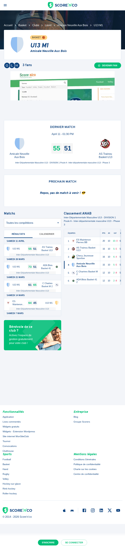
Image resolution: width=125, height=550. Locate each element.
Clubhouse (8, 451)
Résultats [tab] (18, 234)
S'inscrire (48, 542)
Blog (76, 417)
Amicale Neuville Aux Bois (72, 25)
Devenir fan (109, 65)
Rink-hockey (9, 488)
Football (7, 459)
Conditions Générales (85, 459)
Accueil (8, 25)
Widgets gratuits (11, 426)
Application (8, 417)
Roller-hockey (10, 493)
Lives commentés (12, 421)
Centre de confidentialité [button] (86, 474)
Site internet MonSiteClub (16, 436)
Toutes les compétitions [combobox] (19, 222)
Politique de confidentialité (87, 464)
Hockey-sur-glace (12, 483)
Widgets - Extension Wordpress (19, 431)
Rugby (6, 474)
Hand (5, 469)
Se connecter (74, 542)
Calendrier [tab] (46, 234)
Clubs (35, 25)
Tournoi (6, 441)
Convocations (10, 446)
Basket (22, 25)
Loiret (48, 25)
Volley (6, 479)
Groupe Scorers (82, 421)
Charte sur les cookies (85, 469)
